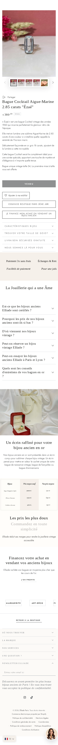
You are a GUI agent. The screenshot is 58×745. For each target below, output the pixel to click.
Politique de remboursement (21, 726)
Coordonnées (44, 722)
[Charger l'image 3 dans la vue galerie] (29, 82)
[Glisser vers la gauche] (5, 82)
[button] (9, 739)
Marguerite (13, 603)
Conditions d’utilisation (30, 729)
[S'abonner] (55, 672)
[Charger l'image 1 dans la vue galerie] (13, 82)
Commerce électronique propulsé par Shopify (29, 714)
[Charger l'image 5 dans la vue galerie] (44, 82)
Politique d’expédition (43, 726)
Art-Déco (37, 603)
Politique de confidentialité (23, 718)
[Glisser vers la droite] (53, 82)
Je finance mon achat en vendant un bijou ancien (29, 214)
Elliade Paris (24, 710)
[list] (29, 267)
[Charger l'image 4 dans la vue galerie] (36, 82)
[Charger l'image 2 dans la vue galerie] (21, 82)
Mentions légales (42, 718)
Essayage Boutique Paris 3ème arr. (29, 204)
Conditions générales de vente (23, 722)
